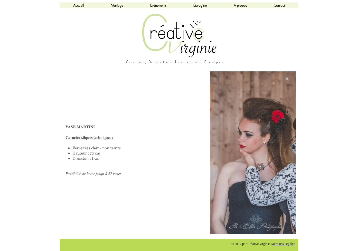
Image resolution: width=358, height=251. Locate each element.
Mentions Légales (283, 244)
